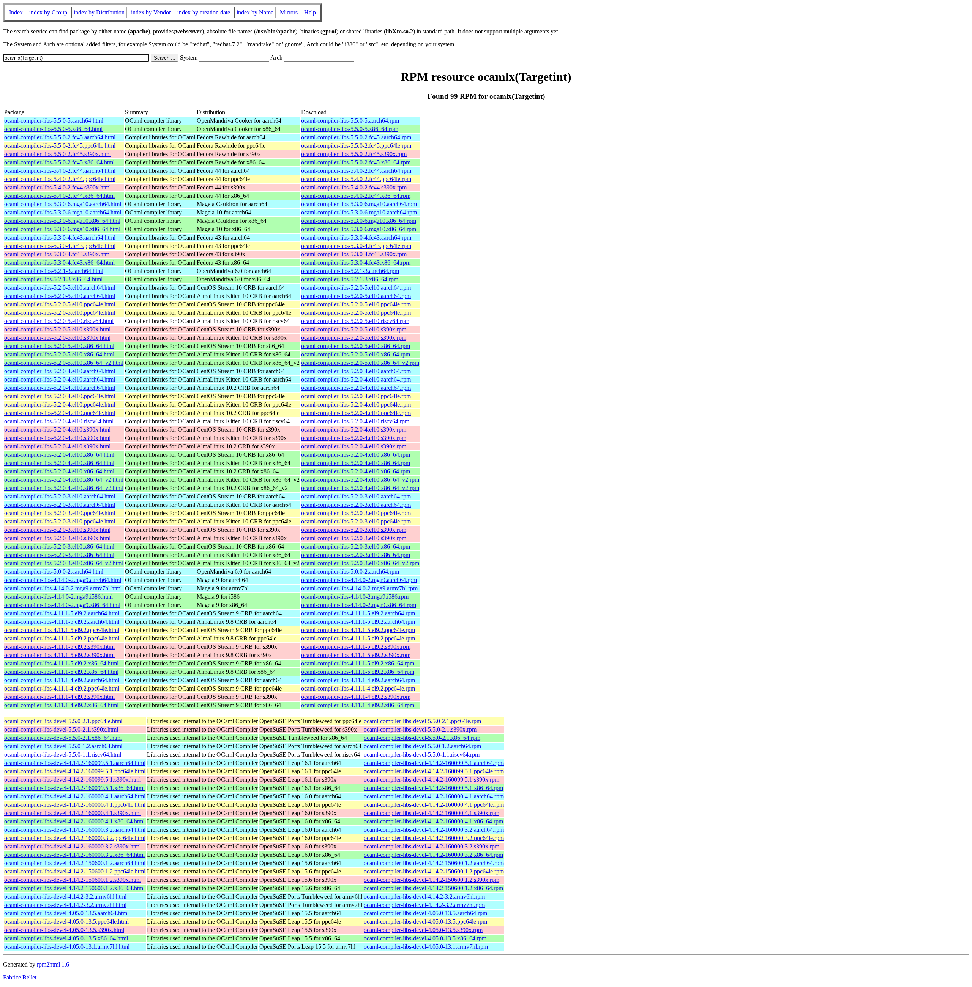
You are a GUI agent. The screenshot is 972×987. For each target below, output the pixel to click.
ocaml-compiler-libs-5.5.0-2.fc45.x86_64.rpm (355, 162)
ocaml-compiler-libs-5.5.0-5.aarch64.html (53, 120)
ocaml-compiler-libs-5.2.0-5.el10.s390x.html (57, 329)
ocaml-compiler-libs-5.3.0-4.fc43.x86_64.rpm (355, 262)
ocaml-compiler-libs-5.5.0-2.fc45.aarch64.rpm (356, 137)
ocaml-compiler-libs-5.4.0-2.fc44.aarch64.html (59, 170)
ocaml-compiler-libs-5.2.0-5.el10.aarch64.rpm (356, 287)
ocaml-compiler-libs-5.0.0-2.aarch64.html (53, 571)
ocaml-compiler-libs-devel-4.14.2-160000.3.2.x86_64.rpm (433, 854)
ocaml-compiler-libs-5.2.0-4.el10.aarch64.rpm (356, 371)
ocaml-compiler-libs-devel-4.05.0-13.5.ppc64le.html (66, 921)
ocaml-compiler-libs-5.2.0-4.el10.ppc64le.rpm (356, 396)
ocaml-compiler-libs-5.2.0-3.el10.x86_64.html (59, 546)
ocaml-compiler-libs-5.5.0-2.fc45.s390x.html (57, 154)
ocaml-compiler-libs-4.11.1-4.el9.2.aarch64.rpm (358, 680)
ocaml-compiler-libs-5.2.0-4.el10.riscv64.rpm (355, 421)
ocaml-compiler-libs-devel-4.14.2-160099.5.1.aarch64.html (74, 763)
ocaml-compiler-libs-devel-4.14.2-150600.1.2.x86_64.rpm (433, 888)
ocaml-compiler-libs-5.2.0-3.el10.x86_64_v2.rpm (360, 563)
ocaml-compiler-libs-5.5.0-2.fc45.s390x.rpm (354, 154)
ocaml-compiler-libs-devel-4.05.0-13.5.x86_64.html (66, 938)
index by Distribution (99, 12)
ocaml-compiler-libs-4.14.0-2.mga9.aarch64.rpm (359, 580)
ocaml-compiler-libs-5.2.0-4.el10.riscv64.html (59, 421)
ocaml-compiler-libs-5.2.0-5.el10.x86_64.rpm (355, 346)
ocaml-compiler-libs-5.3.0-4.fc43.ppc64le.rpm (356, 246)
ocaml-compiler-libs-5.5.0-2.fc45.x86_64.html (59, 162)
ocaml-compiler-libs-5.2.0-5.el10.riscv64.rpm (355, 321)
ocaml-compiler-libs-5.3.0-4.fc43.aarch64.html (59, 237)
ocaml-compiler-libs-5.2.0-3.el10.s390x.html (57, 530)
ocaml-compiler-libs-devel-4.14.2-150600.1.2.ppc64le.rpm (434, 871)
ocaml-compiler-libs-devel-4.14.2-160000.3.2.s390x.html (72, 846)
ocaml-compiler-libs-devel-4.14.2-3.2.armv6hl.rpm (424, 896)
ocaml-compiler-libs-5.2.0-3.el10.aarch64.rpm (356, 496)
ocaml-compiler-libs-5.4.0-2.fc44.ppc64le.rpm (356, 179)
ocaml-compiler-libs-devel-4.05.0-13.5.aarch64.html (66, 913)
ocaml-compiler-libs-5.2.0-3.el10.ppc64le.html (59, 513)
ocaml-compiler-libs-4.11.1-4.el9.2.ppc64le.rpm (358, 688)
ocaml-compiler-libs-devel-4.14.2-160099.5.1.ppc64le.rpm (434, 771)
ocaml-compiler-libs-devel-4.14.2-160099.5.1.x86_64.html (74, 788)
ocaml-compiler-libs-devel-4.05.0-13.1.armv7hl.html (66, 946)
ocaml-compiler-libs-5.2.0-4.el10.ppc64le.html (59, 396)
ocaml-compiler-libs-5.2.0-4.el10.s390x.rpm (353, 429)
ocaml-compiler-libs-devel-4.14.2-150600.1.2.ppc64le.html (74, 871)
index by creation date (203, 12)
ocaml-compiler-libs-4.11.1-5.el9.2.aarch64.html (61, 613)
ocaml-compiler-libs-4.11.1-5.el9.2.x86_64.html (61, 663)
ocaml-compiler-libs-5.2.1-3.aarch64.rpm (350, 271)
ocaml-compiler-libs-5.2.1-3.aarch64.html (53, 271)
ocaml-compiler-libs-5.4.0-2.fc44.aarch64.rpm (356, 170)
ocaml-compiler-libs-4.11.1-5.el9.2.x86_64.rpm (357, 663)
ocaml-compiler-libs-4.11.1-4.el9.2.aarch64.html (61, 680)
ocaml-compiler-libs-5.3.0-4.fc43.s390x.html (57, 254)
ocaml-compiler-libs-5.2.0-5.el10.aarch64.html (59, 287)
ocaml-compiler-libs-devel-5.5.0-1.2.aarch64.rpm (422, 746)
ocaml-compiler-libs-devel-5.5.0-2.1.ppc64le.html (63, 721)
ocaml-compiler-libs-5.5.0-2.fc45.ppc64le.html (59, 145)
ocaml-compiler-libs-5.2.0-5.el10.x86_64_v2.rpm (360, 362)
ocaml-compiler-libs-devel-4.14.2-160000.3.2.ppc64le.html (74, 838)
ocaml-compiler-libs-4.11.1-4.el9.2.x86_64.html (61, 705)
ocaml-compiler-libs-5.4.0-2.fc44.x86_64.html (59, 195)
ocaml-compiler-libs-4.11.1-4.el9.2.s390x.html (59, 697)
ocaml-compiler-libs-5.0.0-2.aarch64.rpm (350, 571)
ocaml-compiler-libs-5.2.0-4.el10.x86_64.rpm (355, 454)
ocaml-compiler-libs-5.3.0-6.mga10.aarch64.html (62, 204)
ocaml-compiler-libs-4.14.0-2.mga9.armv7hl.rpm (359, 588)
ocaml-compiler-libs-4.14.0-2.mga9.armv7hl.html (63, 588)
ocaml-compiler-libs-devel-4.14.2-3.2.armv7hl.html (65, 905)
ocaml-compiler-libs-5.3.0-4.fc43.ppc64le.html (59, 246)
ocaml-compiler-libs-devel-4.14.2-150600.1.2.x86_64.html (74, 888)
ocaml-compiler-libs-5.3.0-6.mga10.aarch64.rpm (359, 204)
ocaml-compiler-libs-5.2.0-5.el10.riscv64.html (59, 321)
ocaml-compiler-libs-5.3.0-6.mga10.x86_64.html (62, 221)
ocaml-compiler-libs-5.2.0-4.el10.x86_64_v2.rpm (360, 479)
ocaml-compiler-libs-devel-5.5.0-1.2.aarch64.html (63, 746)
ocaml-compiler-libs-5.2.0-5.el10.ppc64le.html (59, 304)
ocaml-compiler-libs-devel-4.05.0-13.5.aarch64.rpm (425, 913)
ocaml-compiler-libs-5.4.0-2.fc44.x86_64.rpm (355, 195)
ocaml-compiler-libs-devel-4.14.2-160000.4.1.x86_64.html (74, 821)
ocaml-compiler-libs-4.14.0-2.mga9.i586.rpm (355, 596)
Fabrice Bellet (19, 977)
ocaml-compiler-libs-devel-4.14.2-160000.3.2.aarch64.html (74, 829)
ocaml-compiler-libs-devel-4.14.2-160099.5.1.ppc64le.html (74, 771)
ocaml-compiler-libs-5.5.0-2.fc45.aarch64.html (59, 137)
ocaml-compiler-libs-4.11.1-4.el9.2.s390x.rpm (355, 697)
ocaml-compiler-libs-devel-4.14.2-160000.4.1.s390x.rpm (431, 813)
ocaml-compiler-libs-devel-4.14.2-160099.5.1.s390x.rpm (431, 779)
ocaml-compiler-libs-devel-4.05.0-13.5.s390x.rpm (423, 930)
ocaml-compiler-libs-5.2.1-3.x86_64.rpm (349, 279)
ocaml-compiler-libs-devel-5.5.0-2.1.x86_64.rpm (422, 738)
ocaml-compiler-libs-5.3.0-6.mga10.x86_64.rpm (358, 221)
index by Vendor (151, 12)
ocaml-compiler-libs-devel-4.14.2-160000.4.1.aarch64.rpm (434, 796)
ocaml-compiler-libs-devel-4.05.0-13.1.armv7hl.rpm (426, 946)
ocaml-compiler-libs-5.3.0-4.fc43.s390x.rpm (354, 254)
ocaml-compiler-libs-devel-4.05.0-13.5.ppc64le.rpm (425, 921)
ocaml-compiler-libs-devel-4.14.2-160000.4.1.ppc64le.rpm (434, 804)
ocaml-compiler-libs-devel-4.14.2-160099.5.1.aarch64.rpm (434, 763)
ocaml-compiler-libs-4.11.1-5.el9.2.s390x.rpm (355, 646)
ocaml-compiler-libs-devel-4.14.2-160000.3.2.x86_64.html (74, 854)
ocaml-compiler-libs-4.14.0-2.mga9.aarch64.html (62, 580)
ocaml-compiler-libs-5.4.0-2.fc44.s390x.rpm (354, 187)
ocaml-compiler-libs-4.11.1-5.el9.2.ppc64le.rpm (358, 630)
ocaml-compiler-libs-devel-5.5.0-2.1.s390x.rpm (420, 729)
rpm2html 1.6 (53, 964)
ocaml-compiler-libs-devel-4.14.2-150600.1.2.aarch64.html (74, 863)
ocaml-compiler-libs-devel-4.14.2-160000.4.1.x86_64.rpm (433, 821)
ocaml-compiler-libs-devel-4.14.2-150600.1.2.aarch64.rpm (434, 863)
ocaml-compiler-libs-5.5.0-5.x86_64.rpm (349, 129)
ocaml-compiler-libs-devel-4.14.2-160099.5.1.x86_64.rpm (433, 788)
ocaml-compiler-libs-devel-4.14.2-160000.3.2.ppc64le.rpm (434, 838)
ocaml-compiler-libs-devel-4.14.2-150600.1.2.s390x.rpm (431, 880)
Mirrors (289, 12)
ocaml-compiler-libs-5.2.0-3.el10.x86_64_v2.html (63, 563)
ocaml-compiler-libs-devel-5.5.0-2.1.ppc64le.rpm (422, 721)
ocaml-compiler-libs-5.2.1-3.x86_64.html (53, 279)
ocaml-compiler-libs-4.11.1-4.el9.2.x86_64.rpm (357, 705)
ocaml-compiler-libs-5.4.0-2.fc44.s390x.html (57, 187)
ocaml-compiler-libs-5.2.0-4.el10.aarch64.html (59, 371)
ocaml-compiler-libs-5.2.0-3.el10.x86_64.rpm (355, 546)
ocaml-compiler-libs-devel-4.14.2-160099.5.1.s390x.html (72, 779)
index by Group (48, 12)
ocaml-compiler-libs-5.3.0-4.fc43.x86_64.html (59, 262)
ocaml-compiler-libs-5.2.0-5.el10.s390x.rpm (353, 329)
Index (16, 12)
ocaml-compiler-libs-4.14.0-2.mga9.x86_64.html (62, 605)
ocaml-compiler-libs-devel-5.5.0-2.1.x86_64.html (63, 738)
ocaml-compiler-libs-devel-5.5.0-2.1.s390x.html (61, 729)
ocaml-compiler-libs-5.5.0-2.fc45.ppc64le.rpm (356, 145)
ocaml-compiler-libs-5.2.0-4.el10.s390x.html (57, 429)
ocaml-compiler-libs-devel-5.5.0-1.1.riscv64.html (62, 754)
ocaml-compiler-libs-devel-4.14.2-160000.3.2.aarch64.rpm (434, 829)
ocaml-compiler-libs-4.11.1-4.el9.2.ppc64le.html (61, 688)
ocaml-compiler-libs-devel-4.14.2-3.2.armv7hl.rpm (424, 905)
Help (310, 12)
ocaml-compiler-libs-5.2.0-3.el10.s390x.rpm (353, 530)
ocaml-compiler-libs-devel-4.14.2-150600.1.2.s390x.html (72, 880)
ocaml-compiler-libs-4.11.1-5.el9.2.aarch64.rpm (358, 613)
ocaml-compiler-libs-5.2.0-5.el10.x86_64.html (59, 346)
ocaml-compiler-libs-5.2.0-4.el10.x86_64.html (59, 454)
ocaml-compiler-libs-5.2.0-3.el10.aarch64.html (59, 496)
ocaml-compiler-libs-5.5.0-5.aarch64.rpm (350, 120)
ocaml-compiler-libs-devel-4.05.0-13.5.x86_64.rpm (425, 938)
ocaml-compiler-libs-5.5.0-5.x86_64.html (53, 129)
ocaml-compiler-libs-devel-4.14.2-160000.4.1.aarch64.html (74, 796)
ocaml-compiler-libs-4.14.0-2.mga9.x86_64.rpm (358, 605)
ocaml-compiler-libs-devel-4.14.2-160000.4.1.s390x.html (72, 813)
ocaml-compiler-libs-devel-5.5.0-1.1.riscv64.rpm (422, 754)
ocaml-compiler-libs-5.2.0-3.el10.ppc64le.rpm (356, 513)
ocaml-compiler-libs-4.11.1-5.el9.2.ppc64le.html (61, 630)
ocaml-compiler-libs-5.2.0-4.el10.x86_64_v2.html (63, 479)
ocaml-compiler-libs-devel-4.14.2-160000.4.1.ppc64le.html (74, 804)
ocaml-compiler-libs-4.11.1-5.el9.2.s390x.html (59, 646)
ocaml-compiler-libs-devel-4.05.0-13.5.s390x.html (64, 930)
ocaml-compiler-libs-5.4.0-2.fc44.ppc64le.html (59, 179)
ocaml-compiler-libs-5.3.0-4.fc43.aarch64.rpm (356, 237)
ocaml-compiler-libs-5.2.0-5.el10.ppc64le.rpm (356, 304)
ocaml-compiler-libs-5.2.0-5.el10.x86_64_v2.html (63, 362)
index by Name (255, 12)
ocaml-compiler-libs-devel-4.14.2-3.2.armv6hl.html (65, 896)
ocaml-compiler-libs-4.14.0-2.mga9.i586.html (58, 596)
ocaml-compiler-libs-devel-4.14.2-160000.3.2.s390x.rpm (431, 846)
